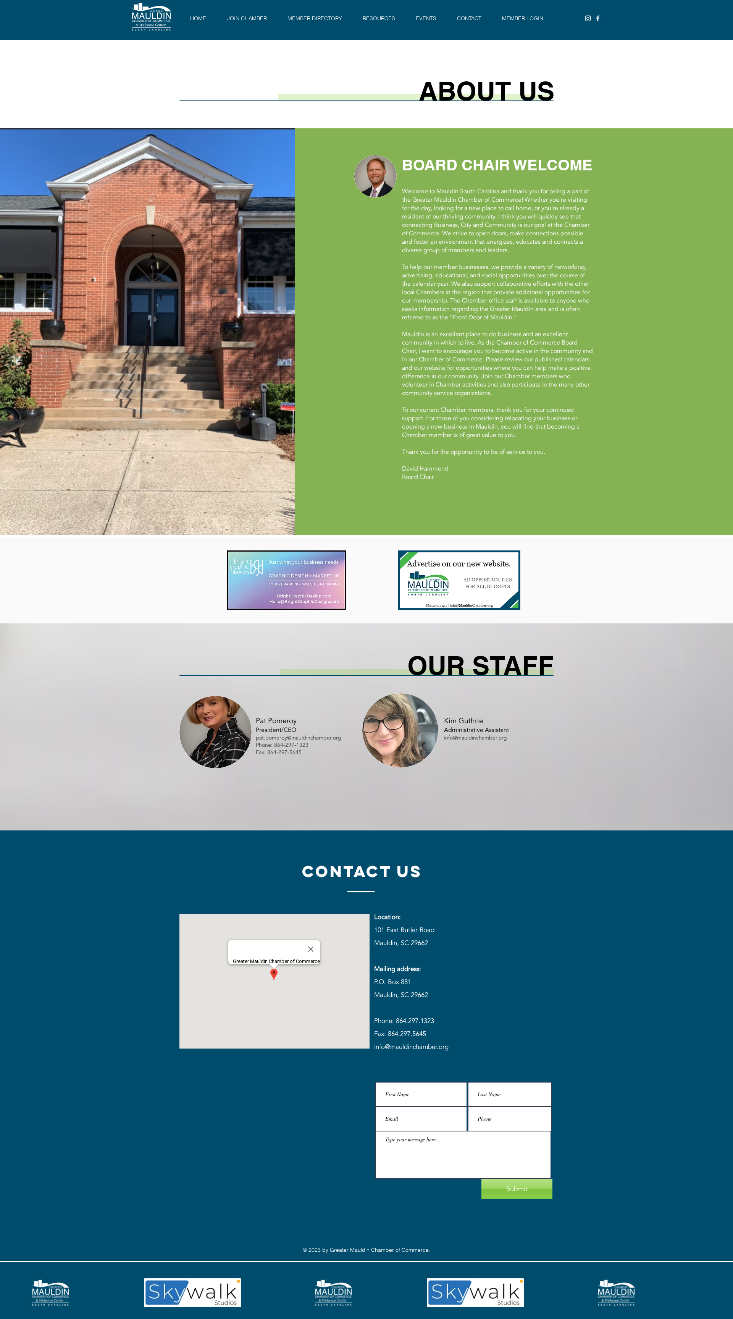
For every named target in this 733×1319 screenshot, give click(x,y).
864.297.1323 (416, 1020)
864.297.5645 (407, 1033)
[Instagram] (588, 18)
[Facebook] (598, 18)
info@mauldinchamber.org (475, 737)
